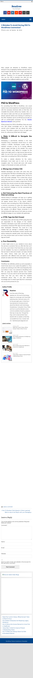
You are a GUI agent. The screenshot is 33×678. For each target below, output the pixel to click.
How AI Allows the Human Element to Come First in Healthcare (21, 346)
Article (20, 30)
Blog (11, 351)
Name (3, 541)
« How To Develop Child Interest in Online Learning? (15, 510)
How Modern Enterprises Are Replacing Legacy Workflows (21, 337)
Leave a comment (8, 506)
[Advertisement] (16, 48)
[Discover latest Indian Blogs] (10, 574)
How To (10, 342)
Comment (4, 525)
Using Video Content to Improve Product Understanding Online (22, 355)
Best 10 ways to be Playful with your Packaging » (18, 512)
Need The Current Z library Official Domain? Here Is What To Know (20, 328)
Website (3, 553)
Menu (2, 1)
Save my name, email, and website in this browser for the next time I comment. (16, 562)
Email (3, 547)
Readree (16, 6)
